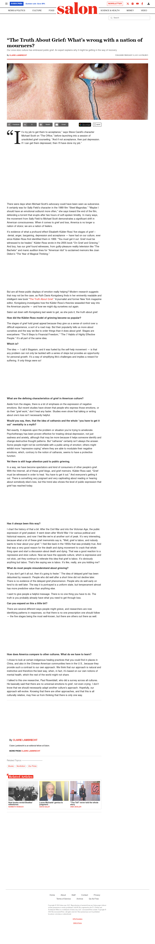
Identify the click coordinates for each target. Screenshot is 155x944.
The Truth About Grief (41, 299)
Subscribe (17, 4)
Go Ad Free (94, 899)
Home (52, 895)
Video (144, 11)
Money (130, 11)
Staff (73, 895)
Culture (37, 11)
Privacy (97, 895)
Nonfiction (20, 766)
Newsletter (115, 4)
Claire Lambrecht (18, 55)
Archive (80, 899)
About (63, 895)
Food (51, 11)
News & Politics (16, 11)
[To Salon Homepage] (77, 8)
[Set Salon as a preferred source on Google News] (85, 125)
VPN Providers (77, 919)
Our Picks (32, 766)
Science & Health (110, 11)
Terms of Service (63, 899)
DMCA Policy (77, 923)
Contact (84, 895)
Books (11, 766)
